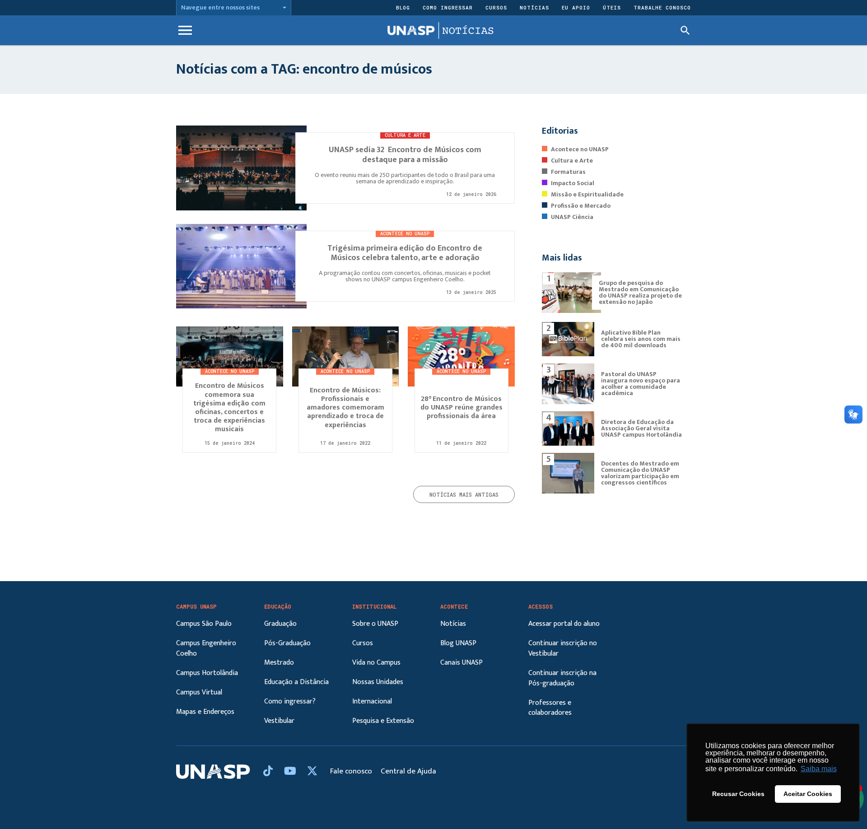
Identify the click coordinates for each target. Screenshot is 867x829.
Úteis (612, 7)
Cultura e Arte (572, 160)
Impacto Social (572, 183)
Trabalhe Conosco (662, 7)
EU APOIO (576, 7)
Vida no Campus (376, 663)
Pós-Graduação (287, 643)
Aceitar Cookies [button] (807, 793)
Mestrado (279, 663)
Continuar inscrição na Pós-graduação (562, 678)
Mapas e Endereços (205, 712)
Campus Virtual (199, 692)
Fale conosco (352, 771)
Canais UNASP (461, 663)
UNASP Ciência (572, 217)
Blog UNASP (458, 643)
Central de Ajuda (408, 771)
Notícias (534, 7)
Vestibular (279, 721)
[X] (312, 772)
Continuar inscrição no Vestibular (562, 648)
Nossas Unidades (377, 682)
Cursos (496, 7)
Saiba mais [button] (819, 769)
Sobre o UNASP (375, 624)
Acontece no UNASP (580, 149)
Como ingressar (448, 7)
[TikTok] (269, 772)
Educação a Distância (296, 682)
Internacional (372, 701)
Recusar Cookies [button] (738, 793)
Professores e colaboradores (550, 708)
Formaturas (568, 172)
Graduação (280, 624)
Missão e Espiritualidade (587, 194)
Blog (403, 7)
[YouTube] (291, 772)
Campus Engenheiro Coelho (206, 648)
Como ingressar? (290, 701)
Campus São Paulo (204, 624)
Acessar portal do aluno (564, 624)
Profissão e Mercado (581, 205)
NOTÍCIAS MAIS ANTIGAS (464, 494)
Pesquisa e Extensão (383, 721)
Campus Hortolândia (207, 673)
